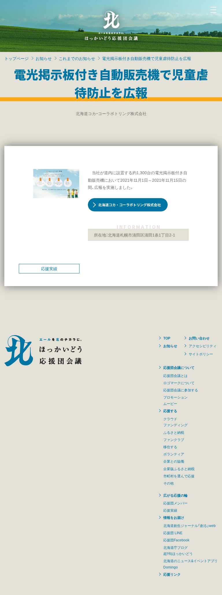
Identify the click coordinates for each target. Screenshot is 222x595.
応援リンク (172, 574)
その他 (168, 483)
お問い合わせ (199, 338)
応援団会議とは (175, 375)
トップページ (16, 58)
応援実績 (49, 268)
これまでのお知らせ (77, 58)
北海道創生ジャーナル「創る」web (189, 525)
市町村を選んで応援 (179, 475)
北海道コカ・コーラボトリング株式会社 (129, 204)
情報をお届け (173, 517)
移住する (170, 446)
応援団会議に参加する (180, 390)
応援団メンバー (175, 503)
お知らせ (44, 58)
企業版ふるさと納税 (179, 468)
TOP (166, 338)
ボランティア (173, 454)
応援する (170, 410)
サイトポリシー (201, 353)
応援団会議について (179, 367)
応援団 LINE (172, 532)
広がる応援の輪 (175, 495)
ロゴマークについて (179, 382)
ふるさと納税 (173, 432)
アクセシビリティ (203, 345)
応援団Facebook (176, 540)
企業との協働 (173, 461)
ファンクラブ (173, 439)
